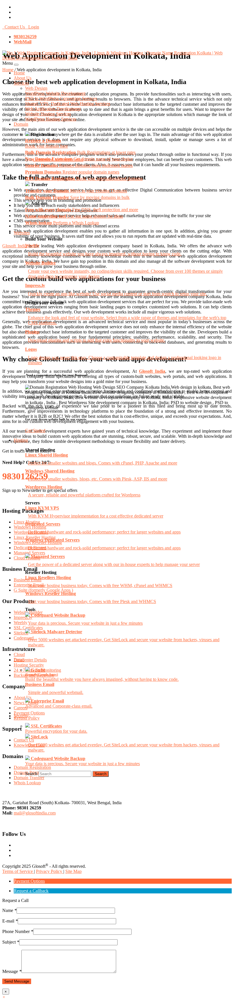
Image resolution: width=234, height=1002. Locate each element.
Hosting (21, 440)
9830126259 (25, 36)
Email (19, 659)
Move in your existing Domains (76, 190)
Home (19, 72)
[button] (3, 997)
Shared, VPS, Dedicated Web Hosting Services (67, 103)
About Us (22, 78)
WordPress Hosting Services (50, 119)
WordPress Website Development (55, 93)
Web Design (36, 88)
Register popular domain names (72, 172)
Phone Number (17, 931)
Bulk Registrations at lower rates (80, 152)
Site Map (73, 871)
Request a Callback (31, 890)
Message (11, 971)
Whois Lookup (27, 782)
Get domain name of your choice (79, 158)
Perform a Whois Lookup (62, 222)
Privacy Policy (49, 871)
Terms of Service (18, 871)
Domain (21, 124)
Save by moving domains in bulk (77, 197)
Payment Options (29, 881)
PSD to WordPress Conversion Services (61, 98)
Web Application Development (53, 108)
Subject (10, 942)
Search (31, 773)
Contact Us (14, 27)
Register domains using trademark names (79, 165)
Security (21, 715)
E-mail (10, 921)
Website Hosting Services (48, 113)
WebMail (22, 41)
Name (9, 910)
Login (32, 27)
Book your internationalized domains (84, 178)
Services (21, 83)
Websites (22, 232)
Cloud (19, 654)
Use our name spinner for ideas (74, 216)
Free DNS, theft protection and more (81, 209)
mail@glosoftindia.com (35, 812)
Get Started (35, 430)
